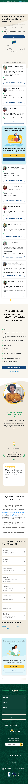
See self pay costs (14, 371)
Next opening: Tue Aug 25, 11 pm (14, 295)
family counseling (11, 512)
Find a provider (14, 155)
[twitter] (15, 755)
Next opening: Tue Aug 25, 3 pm (14, 257)
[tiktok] (7, 755)
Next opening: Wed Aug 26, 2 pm (14, 180)
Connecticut (14, 62)
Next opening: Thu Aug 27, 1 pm (14, 275)
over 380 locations (13, 515)
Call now (14, 160)
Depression (4, 626)
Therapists (7, 62)
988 (5, 725)
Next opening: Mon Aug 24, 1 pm (14, 200)
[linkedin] (20, 755)
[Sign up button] (21, 744)
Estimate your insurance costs (14, 367)
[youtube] (17, 755)
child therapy (18, 512)
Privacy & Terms (18, 766)
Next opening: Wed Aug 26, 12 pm (14, 236)
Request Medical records (19, 768)
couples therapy (15, 511)
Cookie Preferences (18, 770)
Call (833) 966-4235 (14, 37)
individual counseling (6, 511)
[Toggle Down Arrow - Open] (24, 697)
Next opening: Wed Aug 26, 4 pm (14, 218)
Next (16, 300)
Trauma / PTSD (5, 628)
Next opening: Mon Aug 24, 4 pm (14, 102)
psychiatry (11, 514)
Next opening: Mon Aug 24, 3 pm (14, 121)
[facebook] (12, 755)
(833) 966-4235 (21, 1)
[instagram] (10, 755)
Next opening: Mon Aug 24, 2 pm (14, 82)
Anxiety (17, 626)
